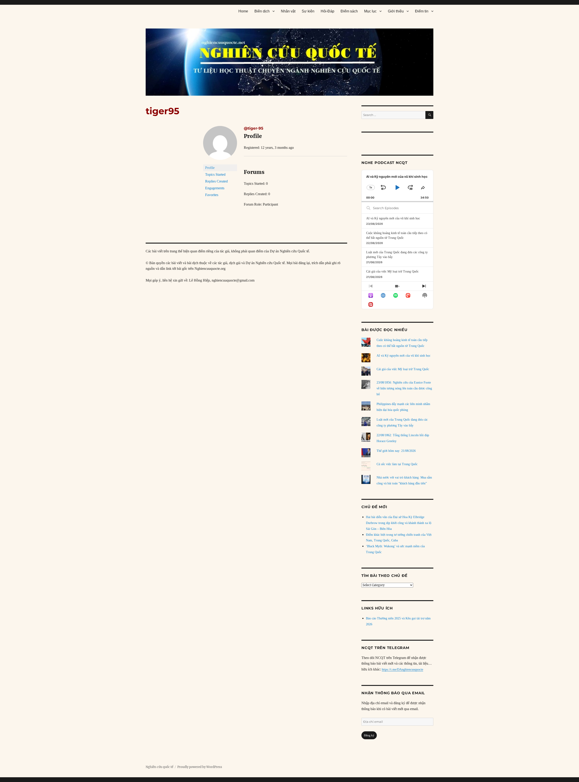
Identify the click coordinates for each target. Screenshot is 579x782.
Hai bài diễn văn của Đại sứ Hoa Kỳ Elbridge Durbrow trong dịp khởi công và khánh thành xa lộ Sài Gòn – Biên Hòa (398, 523)
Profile (210, 168)
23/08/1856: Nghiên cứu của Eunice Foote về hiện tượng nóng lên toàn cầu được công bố (404, 388)
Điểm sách (349, 11)
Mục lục (370, 11)
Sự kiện (308, 11)
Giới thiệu (396, 11)
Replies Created (216, 181)
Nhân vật (288, 11)
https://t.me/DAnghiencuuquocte (402, 669)
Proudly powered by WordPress (199, 767)
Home (243, 11)
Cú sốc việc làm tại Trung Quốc (397, 464)
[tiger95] (220, 145)
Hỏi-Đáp (327, 11)
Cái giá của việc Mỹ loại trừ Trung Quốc (392, 271)
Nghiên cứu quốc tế (159, 767)
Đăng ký (369, 735)
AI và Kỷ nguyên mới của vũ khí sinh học (393, 218)
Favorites (211, 195)
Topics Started (215, 174)
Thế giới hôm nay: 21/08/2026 (396, 451)
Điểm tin (421, 11)
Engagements (214, 188)
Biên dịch (262, 11)
